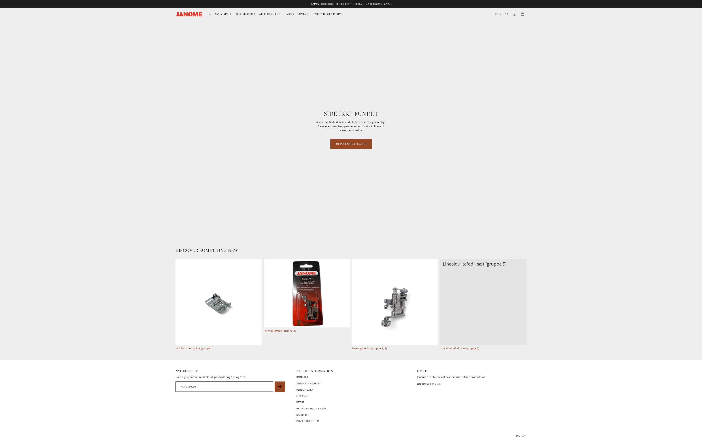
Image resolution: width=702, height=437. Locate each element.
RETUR (300, 402)
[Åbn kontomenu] (514, 14)
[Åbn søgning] (507, 14)
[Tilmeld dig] (280, 386)
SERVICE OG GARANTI (309, 383)
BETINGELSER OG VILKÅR (311, 408)
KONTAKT (302, 377)
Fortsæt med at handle (351, 144)
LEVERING (302, 396)
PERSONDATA (304, 389)
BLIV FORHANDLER (307, 421)
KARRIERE (302, 415)
